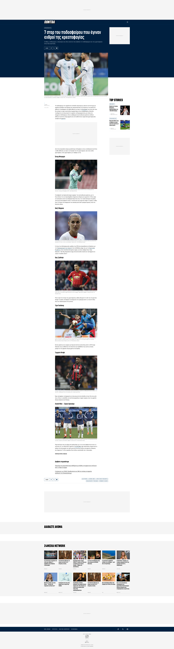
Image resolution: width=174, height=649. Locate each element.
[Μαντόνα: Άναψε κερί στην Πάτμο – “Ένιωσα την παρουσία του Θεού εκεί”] (50, 577)
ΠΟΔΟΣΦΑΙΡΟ (113, 118)
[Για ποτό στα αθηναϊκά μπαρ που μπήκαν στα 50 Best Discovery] (94, 555)
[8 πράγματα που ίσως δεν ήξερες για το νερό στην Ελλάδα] (65, 577)
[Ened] (87, 642)
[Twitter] (54, 48)
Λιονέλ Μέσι (78, 446)
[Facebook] (51, 48)
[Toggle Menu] (127, 22)
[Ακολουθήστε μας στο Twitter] (122, 629)
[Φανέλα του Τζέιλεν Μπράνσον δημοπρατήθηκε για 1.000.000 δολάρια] (125, 110)
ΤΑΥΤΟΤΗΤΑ (54, 629)
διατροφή (84, 109)
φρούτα (63, 118)
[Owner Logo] (87, 636)
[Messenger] (56, 48)
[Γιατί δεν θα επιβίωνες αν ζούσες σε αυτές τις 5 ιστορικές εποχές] (65, 555)
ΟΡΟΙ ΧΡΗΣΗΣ (47, 629)
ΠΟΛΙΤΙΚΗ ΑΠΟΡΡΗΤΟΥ (64, 629)
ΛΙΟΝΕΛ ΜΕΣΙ (92, 478)
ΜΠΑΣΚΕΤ (112, 104)
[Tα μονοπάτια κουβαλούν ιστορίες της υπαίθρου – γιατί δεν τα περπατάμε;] (108, 555)
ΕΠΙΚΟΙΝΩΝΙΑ (74, 629)
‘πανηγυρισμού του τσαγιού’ (64, 248)
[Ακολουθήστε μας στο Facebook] (118, 629)
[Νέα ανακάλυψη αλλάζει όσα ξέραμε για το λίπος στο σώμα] (108, 577)
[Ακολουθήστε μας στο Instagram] (127, 629)
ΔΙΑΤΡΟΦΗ (84, 478)
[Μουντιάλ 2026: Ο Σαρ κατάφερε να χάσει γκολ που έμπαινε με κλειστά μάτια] (125, 125)
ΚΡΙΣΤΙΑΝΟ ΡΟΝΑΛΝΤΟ (102, 478)
